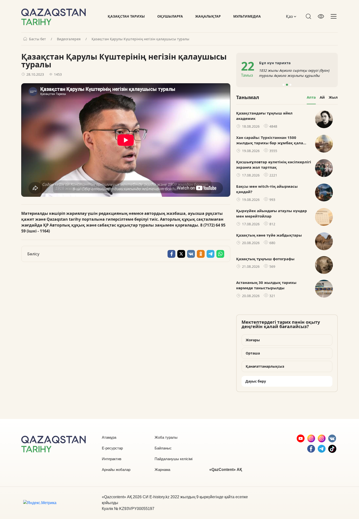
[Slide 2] (287, 85)
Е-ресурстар (112, 448)
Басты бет (37, 39)
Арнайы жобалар (116, 469)
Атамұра (109, 437)
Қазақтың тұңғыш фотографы (265, 258)
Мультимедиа (247, 16)
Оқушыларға (170, 16)
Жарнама (162, 469)
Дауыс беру (255, 381)
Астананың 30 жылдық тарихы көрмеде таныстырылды (266, 285)
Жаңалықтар (208, 16)
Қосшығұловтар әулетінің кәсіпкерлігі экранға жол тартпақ (273, 164)
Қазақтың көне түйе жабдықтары (269, 235)
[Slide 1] (284, 85)
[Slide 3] (290, 85)
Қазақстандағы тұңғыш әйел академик (264, 116)
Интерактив (111, 459)
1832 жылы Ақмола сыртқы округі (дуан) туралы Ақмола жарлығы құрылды (294, 73)
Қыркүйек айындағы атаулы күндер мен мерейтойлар (271, 213)
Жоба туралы (166, 437)
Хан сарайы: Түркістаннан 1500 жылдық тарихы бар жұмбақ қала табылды (269, 140)
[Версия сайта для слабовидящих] (320, 16)
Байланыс (163, 448)
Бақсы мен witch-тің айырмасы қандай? (267, 189)
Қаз (290, 16)
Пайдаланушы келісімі (173, 459)
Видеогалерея (69, 39)
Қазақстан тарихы (126, 16)
